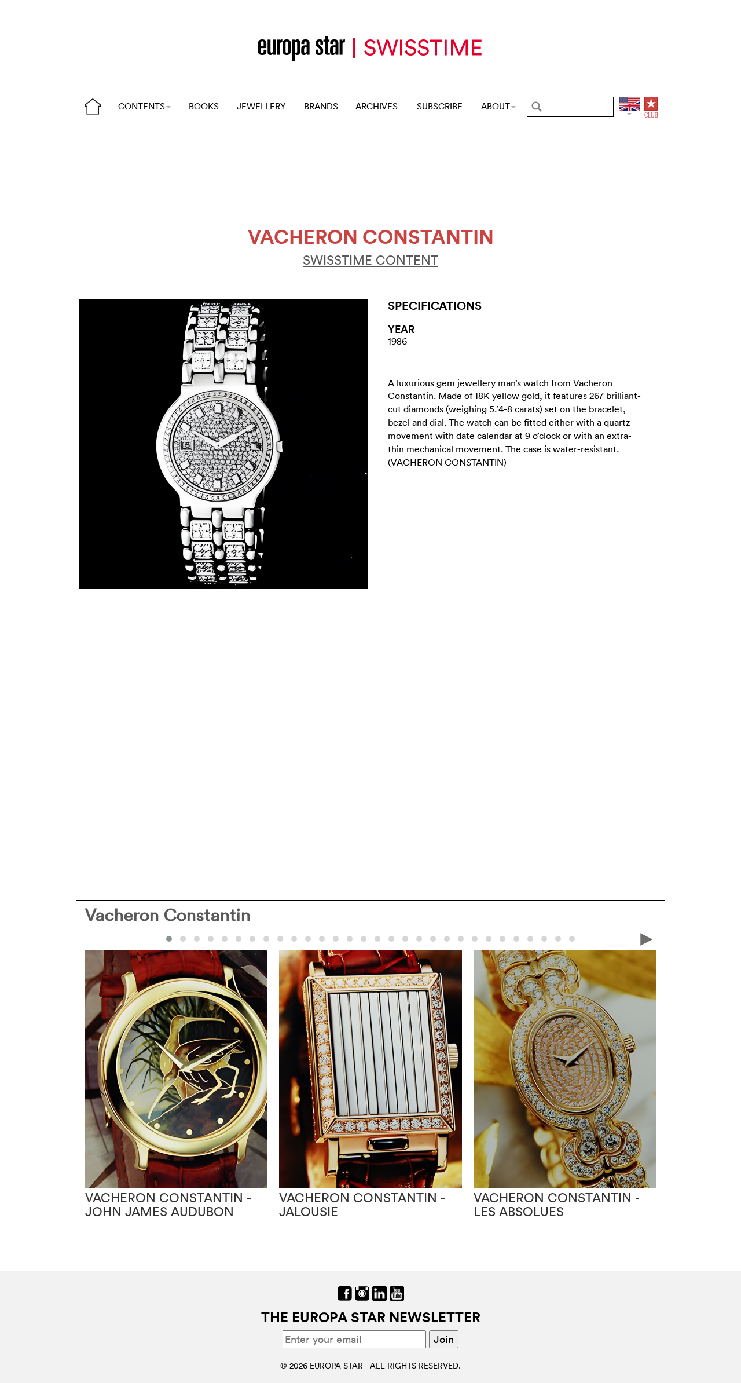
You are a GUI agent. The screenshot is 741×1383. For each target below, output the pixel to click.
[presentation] (94, 938)
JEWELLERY (261, 106)
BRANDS (321, 106)
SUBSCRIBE (440, 106)
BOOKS (204, 106)
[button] (169, 938)
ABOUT (495, 106)
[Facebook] (345, 1292)
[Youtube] (397, 1292)
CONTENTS (141, 106)
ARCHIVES (376, 106)
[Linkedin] (379, 1292)
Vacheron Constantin (168, 914)
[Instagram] (362, 1292)
